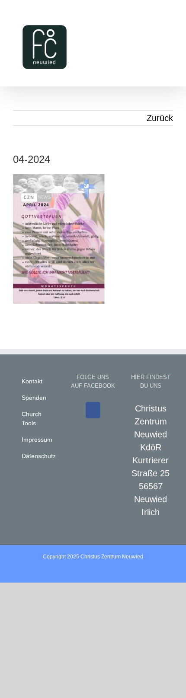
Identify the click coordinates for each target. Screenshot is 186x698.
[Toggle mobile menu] (169, 17)
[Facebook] (93, 410)
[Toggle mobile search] (154, 17)
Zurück (160, 118)
